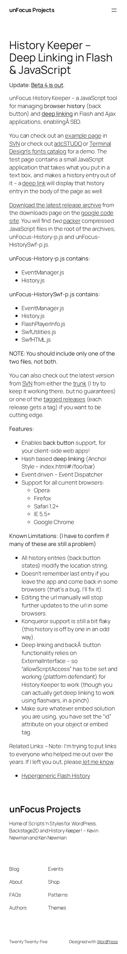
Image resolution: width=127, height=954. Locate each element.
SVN (14, 144)
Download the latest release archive (55, 205)
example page (83, 135)
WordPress (107, 941)
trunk (80, 383)
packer (71, 221)
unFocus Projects (31, 10)
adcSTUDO (68, 144)
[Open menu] (114, 10)
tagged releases (64, 399)
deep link (33, 183)
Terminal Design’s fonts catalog (60, 148)
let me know (97, 762)
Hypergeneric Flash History (56, 776)
